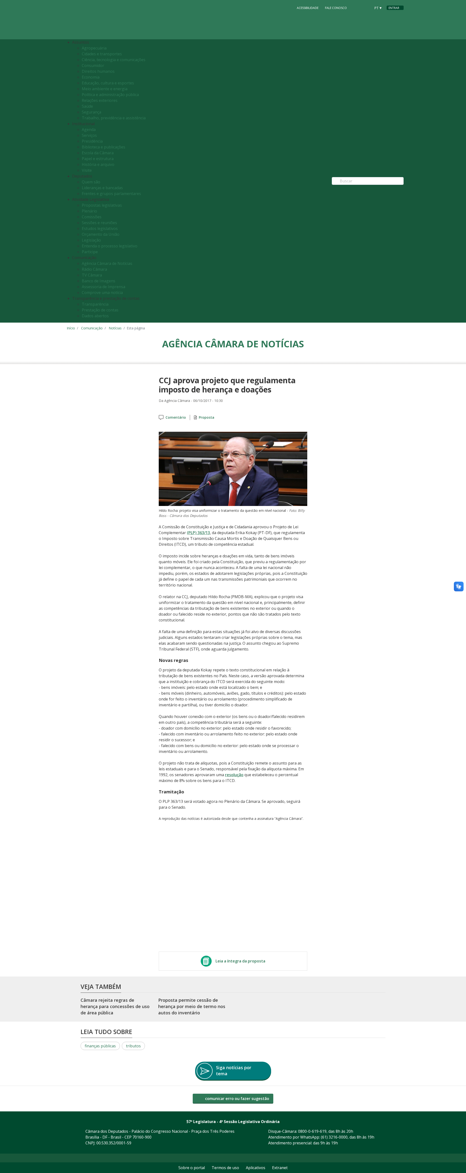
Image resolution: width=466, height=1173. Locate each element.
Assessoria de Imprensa (103, 286)
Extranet (280, 1167)
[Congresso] (356, 7)
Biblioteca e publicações (103, 147)
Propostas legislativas (102, 205)
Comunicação (92, 328)
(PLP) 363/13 (198, 532)
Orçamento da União (100, 234)
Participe (90, 251)
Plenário (89, 211)
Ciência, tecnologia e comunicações (113, 59)
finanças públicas (100, 1046)
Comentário (176, 417)
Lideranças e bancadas (102, 187)
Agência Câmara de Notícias (107, 263)
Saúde (87, 106)
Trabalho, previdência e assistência (114, 118)
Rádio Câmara (94, 269)
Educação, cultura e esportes (108, 83)
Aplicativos (255, 1167)
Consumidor (93, 65)
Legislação (91, 240)
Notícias (115, 328)
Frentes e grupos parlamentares (111, 193)
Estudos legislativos (100, 228)
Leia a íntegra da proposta (240, 961)
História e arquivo (98, 164)
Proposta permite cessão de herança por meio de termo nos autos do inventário (191, 1006)
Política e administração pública (110, 94)
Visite (87, 170)
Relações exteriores (99, 100)
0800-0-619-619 (312, 1131)
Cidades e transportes (102, 54)
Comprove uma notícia (102, 292)
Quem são (91, 182)
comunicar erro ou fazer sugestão (236, 1098)
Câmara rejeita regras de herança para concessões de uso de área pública (115, 1006)
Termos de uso (225, 1167)
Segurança (91, 112)
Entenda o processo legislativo (109, 246)
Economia (91, 77)
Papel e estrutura (98, 158)
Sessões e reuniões (99, 222)
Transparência (95, 304)
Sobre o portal (191, 1167)
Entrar (394, 8)
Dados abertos (95, 315)
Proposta (206, 417)
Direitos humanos (98, 71)
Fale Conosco (336, 8)
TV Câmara (92, 275)
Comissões (91, 217)
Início (71, 328)
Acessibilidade (307, 8)
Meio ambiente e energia (104, 88)
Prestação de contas (100, 310)
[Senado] (366, 7)
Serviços (89, 135)
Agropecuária (94, 48)
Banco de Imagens (98, 281)
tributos (133, 1046)
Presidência (92, 141)
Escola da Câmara (98, 152)
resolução (234, 774)
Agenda (89, 129)
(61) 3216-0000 (334, 1137)
